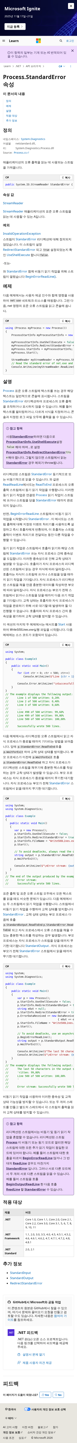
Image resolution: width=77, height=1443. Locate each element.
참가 (55, 1427)
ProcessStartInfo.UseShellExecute (31, 442)
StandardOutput (37, 946)
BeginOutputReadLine (23, 1184)
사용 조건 (8, 1437)
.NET (18, 66)
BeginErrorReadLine (24, 514)
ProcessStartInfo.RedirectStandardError (36, 452)
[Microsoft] (38, 40)
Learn (7, 66)
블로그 (42, 1427)
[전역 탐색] (3, 40)
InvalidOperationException (22, 234)
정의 (8, 101)
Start (61, 624)
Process (8, 391)
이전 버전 (27, 1427)
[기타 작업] (70, 66)
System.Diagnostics (33, 139)
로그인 (70, 40)
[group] (38, 185)
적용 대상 (11, 115)
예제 (8, 106)
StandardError (26, 239)
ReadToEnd (44, 484)
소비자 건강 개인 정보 (40, 1432)
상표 (21, 1437)
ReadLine (16, 484)
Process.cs (20, 152)
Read (6, 484)
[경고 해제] (71, 6)
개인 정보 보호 (11, 1432)
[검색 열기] (61, 40)
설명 (8, 110)
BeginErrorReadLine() (40, 277)
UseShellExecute (18, 255)
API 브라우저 (33, 66)
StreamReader (13, 203)
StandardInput (20, 1273)
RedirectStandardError (19, 250)
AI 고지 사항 (10, 1427)
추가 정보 (11, 120)
